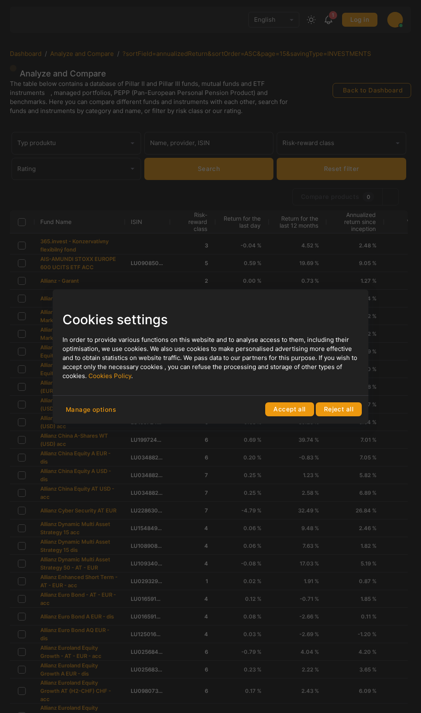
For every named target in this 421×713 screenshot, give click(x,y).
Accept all (289, 409)
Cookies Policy (109, 376)
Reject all (339, 409)
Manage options (91, 409)
